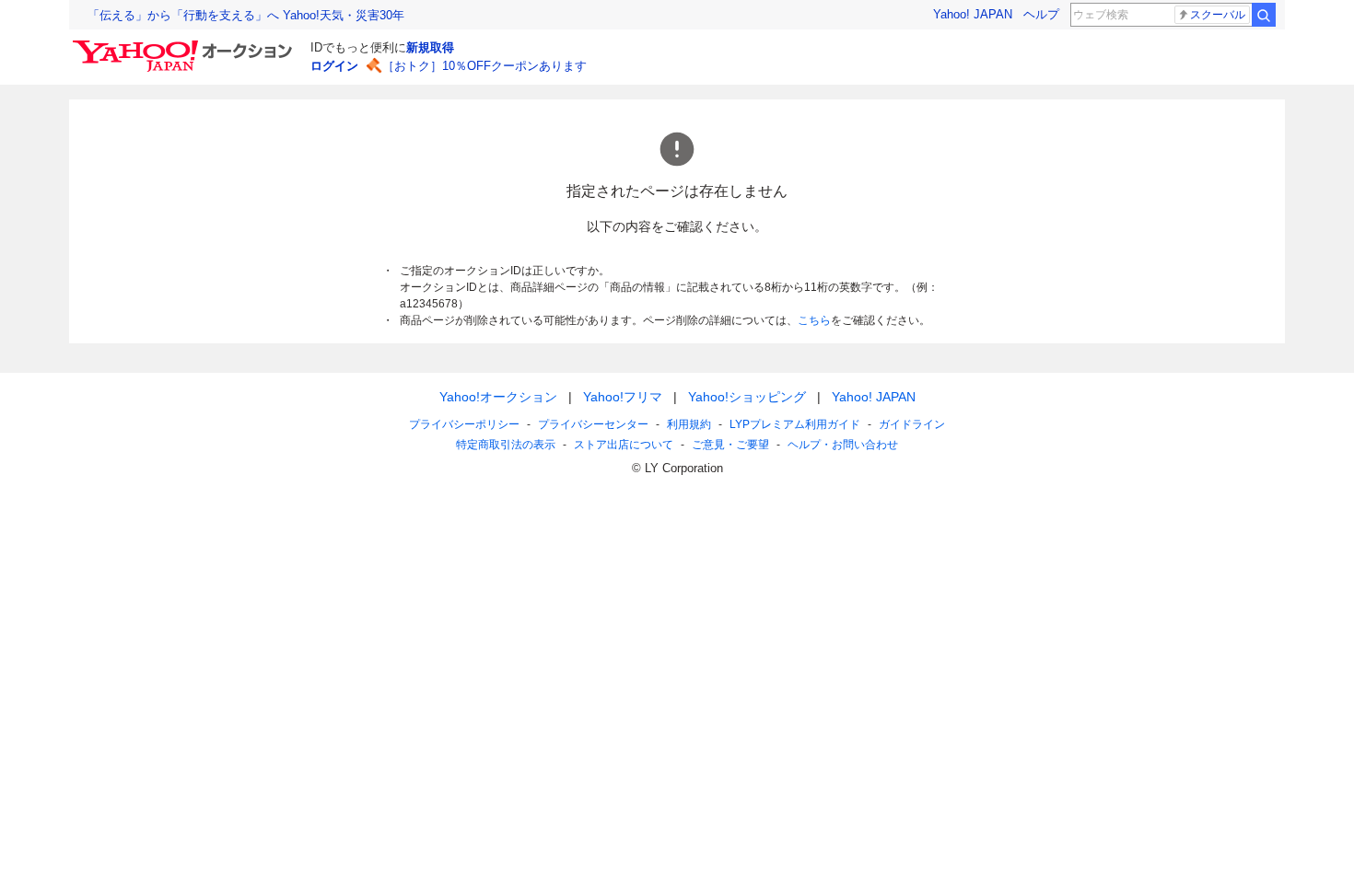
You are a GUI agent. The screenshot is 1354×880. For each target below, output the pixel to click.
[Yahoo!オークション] (185, 45)
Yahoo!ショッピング (747, 396)
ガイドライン (912, 424)
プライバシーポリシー (464, 424)
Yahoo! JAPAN (972, 14)
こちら (814, 320)
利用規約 (689, 424)
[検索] (1264, 15)
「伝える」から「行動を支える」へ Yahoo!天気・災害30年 (246, 15)
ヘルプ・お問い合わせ (843, 444)
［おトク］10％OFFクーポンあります (484, 66)
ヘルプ (1041, 14)
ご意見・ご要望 (730, 444)
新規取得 (430, 47)
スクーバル (1217, 14)
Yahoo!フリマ (622, 396)
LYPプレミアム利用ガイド (795, 424)
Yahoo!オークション (498, 396)
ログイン (334, 66)
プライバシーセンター (593, 424)
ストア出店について (623, 444)
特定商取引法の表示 (505, 444)
